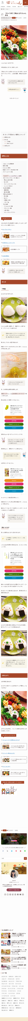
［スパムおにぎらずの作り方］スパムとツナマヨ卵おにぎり (17, 746)
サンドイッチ (11, 988)
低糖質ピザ (16, 998)
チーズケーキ (12, 990)
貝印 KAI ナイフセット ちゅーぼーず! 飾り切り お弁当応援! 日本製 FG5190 (16, 470)
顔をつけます (10, 143)
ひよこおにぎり (6, 766)
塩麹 (16, 1000)
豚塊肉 (17, 1005)
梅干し (9, 1003)
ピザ (18, 993)
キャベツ (18, 983)
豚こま (21, 1003)
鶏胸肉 (11, 1010)
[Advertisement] (14, 113)
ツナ (19, 990)
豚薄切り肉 (5, 1007)
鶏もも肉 (5, 1010)
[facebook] (5, 894)
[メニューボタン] (25, 2)
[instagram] (10, 894)
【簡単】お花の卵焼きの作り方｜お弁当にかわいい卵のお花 (17, 262)
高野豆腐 (18, 1007)
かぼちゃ (18, 976)
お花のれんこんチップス (8, 242)
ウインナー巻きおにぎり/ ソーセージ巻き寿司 (18, 760)
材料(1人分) (7, 137)
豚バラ (11, 1005)
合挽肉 (4, 1000)
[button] (3, 851)
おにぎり (20, 17)
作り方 (6, 139)
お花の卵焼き (5, 256)
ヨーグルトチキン (6, 229)
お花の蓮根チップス (15, 249)
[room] (15, 894)
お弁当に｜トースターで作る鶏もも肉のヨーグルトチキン (17, 236)
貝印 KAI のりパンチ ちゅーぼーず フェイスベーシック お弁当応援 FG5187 (16, 407)
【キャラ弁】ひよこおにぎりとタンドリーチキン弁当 (17, 773)
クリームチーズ (6, 986)
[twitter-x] (8, 894)
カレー (11, 983)
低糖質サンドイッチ (7, 998)
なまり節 (4, 981)
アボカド (19, 981)
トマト (4, 993)
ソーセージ (20, 988)
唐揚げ (10, 1000)
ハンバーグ (11, 993)
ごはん (14, 17)
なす (17, 978)
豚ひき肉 (4, 1005)
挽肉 (3, 1003)
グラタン (14, 986)
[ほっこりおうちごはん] (14, 2)
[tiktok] (13, 894)
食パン (12, 1007)
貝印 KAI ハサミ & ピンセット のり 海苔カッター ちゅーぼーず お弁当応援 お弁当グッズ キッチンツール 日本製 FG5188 (16, 555)
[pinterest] (18, 894)
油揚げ (15, 1003)
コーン (21, 986)
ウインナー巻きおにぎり (8, 753)
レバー (13, 995)
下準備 (8, 141)
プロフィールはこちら (14, 889)
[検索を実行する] (25, 858)
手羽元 (21, 1000)
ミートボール (5, 995)
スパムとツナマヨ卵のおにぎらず (11, 740)
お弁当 (25, 17)
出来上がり (7, 145)
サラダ (4, 988)
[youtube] (20, 894)
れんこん (11, 981)
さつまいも (11, 978)
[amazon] (23, 894)
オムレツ (4, 983)
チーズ (4, 990)
